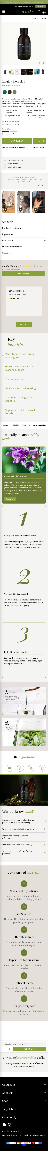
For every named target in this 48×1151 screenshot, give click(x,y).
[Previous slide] (4, 202)
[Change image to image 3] (18, 72)
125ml (6, 133)
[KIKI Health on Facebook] (4, 1125)
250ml (14, 133)
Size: (6, 129)
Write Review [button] (23, 273)
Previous (36, 19)
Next (44, 19)
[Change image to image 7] (43, 72)
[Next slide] (43, 202)
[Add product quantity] (35, 141)
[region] (24, 301)
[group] (22, 266)
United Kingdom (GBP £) (23, 6)
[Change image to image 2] (11, 72)
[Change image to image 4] (24, 72)
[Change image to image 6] (36, 72)
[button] (11, 85)
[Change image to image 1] (5, 72)
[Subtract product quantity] (43, 141)
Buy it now (24, 153)
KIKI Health (23, 1135)
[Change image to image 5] (30, 72)
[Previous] (3, 2)
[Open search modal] (39, 11)
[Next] (44, 2)
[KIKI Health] (24, 11)
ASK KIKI (40, 6)
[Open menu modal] (3, 11)
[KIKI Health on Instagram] (10, 1125)
